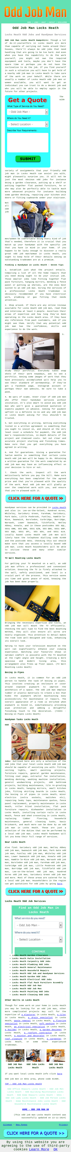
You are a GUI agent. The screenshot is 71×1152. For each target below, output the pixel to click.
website (34, 389)
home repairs (51, 273)
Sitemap (7, 1125)
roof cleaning (13, 1039)
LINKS (36, 22)
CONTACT (52, 22)
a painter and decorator (29, 1036)
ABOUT (43, 22)
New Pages (21, 1125)
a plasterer (28, 1015)
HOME (29, 22)
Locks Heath (59, 507)
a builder (11, 1030)
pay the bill (44, 475)
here (59, 884)
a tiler (61, 1015)
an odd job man (27, 288)
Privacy (63, 1125)
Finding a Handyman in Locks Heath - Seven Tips (34, 265)
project (49, 270)
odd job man (59, 412)
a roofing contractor (38, 1033)
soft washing (47, 1024)
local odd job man (19, 834)
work (50, 377)
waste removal (22, 1021)
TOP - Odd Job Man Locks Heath (23, 1084)
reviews (61, 305)
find (14, 847)
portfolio (10, 377)
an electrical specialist (29, 1027)
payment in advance (27, 409)
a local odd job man (17, 881)
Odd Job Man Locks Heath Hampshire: (27, 40)
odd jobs (10, 764)
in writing (20, 447)
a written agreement (30, 426)
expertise (23, 314)
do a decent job (51, 85)
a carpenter (54, 1039)
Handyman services (16, 507)
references (16, 320)
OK (56, 1149)
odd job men (59, 397)
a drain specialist (40, 1018)
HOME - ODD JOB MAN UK (35, 1109)
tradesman (10, 1045)
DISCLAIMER (62, 22)
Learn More (39, 1149)
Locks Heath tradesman (44, 291)
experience (11, 329)
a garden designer (51, 1030)
